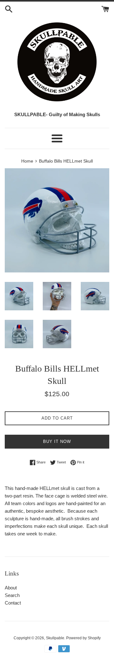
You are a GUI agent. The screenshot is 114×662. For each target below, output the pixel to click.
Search (12, 595)
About (11, 587)
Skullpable (55, 638)
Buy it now (57, 441)
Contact (13, 602)
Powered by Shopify (83, 638)
